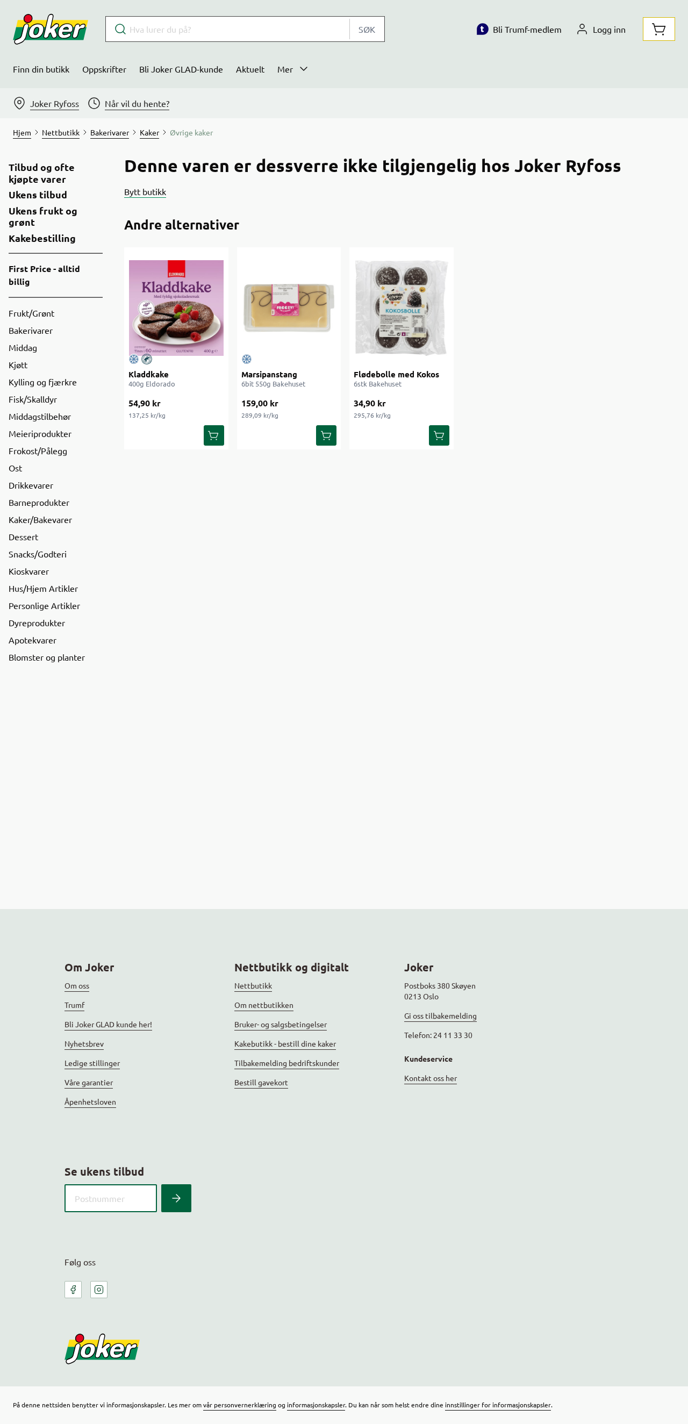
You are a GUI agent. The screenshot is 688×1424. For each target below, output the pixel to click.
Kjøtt (18, 364)
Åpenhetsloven (90, 1101)
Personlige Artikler (44, 605)
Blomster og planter (47, 657)
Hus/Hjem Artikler (43, 588)
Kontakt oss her (430, 1078)
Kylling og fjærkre (43, 381)
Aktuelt (250, 68)
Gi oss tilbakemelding (440, 1015)
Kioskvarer (29, 571)
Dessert (23, 536)
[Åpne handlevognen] (659, 29)
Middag (23, 347)
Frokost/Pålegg (38, 450)
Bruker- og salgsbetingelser (280, 1024)
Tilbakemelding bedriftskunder (286, 1063)
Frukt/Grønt (31, 312)
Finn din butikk (41, 68)
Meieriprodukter (40, 433)
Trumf (74, 1005)
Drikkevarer (31, 485)
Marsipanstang (269, 374)
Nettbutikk (253, 985)
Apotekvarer (32, 639)
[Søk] (176, 1198)
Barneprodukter (39, 502)
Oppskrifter (104, 68)
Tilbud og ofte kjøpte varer (42, 172)
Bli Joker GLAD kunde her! (108, 1024)
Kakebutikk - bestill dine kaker (285, 1043)
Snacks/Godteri (38, 553)
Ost (15, 467)
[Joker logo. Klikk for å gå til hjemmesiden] (50, 29)
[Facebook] (73, 1289)
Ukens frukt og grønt (43, 216)
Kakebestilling (42, 238)
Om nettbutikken (263, 1005)
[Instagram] (99, 1289)
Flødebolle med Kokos (396, 374)
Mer (285, 68)
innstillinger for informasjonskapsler (498, 1404)
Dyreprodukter (37, 622)
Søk (367, 29)
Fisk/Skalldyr (33, 398)
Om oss (76, 985)
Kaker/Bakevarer (40, 519)
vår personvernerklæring (239, 1404)
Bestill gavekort (261, 1082)
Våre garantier (88, 1082)
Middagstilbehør (40, 416)
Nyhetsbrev (84, 1043)
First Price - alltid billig (44, 275)
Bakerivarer (31, 330)
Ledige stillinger (92, 1063)
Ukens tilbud (38, 195)
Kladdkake (148, 374)
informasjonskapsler (316, 1404)
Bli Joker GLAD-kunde (181, 68)
